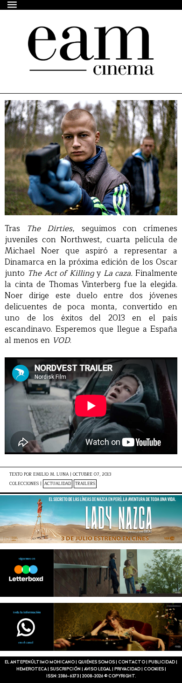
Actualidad (57, 483)
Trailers (85, 483)
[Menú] (12, 4)
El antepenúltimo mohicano (85, 34)
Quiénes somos (96, 662)
